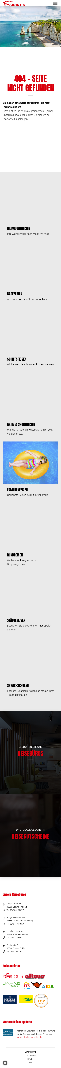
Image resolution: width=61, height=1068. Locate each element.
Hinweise (30, 1059)
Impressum (30, 1055)
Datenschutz (30, 1052)
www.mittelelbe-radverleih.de (29, 1037)
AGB (30, 1062)
